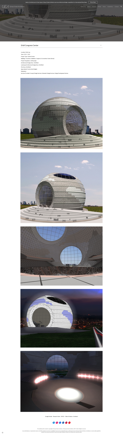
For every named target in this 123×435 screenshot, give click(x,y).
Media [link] (99, 6)
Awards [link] (94, 6)
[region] (61, 2)
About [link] (88, 6)
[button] (121, 6)
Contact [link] (117, 6)
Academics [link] (110, 6)
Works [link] (82, 6)
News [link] (104, 6)
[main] (61, 45)
